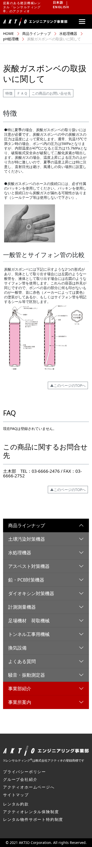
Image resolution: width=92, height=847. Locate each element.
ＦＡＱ (22, 93)
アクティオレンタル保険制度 (31, 811)
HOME (8, 33)
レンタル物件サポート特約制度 (33, 819)
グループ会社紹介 (20, 779)
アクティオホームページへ (29, 787)
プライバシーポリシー (24, 771)
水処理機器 (68, 33)
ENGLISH (61, 7)
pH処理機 (11, 38)
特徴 (9, 93)
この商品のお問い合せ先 (51, 93)
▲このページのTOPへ (68, 385)
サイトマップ (16, 794)
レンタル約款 (16, 803)
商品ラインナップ (36, 33)
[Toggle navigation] (82, 21)
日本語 (58, 2)
